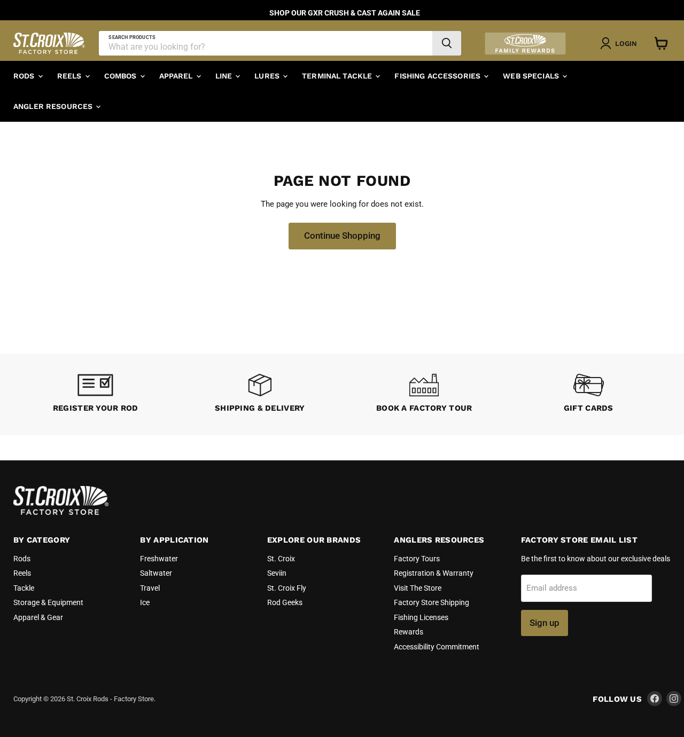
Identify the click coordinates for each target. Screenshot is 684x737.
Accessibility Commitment (436, 646)
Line (225, 76)
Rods (25, 76)
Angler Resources (54, 106)
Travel (150, 588)
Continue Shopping (342, 235)
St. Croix (281, 558)
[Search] (446, 43)
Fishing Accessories (438, 76)
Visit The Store (417, 588)
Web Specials (532, 76)
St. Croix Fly (286, 588)
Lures (268, 76)
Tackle (23, 588)
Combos (121, 76)
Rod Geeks (284, 602)
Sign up (544, 622)
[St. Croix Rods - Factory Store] (61, 512)
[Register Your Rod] (95, 394)
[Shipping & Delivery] (260, 394)
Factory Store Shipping (431, 602)
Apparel (177, 76)
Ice (145, 602)
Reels (70, 76)
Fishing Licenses (421, 617)
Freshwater (159, 558)
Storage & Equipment (48, 602)
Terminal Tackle (338, 76)
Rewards (408, 632)
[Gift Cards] (589, 394)
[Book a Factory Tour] (424, 394)
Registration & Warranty (433, 573)
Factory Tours (417, 558)
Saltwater (156, 573)
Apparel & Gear (38, 617)
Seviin (276, 573)
